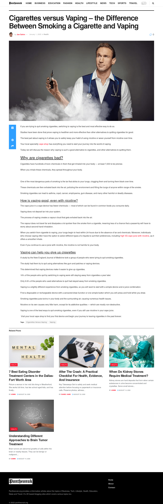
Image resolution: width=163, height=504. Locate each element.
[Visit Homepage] (15, 3)
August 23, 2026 (79, 394)
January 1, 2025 (35, 34)
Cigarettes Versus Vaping (36, 322)
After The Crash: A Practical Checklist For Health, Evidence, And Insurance (81, 375)
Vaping (52, 322)
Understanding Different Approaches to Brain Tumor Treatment (28, 440)
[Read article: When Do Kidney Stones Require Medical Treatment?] (131, 351)
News (103, 3)
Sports (122, 3)
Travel (133, 3)
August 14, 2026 (124, 390)
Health (79, 3)
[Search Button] (153, 3)
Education (54, 3)
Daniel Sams (66, 394)
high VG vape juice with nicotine (134, 235)
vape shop (43, 143)
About (111, 483)
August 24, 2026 (24, 394)
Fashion (67, 3)
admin (13, 394)
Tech (112, 3)
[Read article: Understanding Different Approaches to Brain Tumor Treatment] (31, 416)
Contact (111, 487)
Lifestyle (91, 3)
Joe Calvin (21, 34)
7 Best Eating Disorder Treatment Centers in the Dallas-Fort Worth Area (31, 375)
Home (29, 3)
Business (40, 3)
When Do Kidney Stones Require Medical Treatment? (128, 373)
